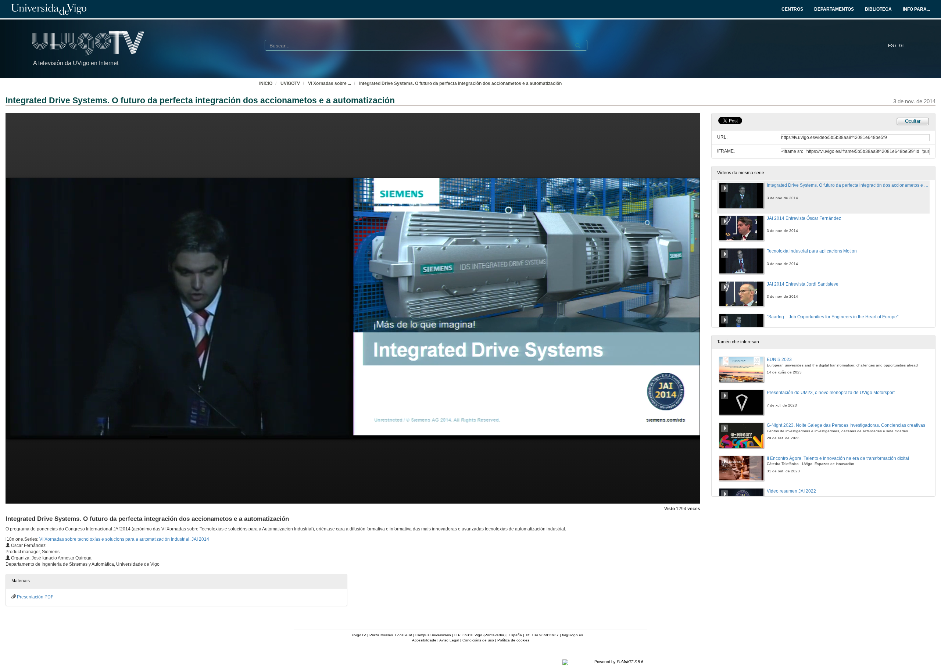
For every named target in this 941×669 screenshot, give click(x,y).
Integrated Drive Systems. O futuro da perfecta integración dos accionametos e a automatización (460, 83)
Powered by (618, 661)
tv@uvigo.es (572, 635)
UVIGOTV (290, 83)
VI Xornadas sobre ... (329, 83)
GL (902, 45)
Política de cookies (513, 640)
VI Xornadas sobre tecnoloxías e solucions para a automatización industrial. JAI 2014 (124, 539)
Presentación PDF (35, 597)
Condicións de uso (478, 640)
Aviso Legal (449, 640)
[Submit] (578, 45)
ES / (892, 45)
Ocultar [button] (912, 121)
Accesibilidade (424, 640)
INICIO (265, 83)
